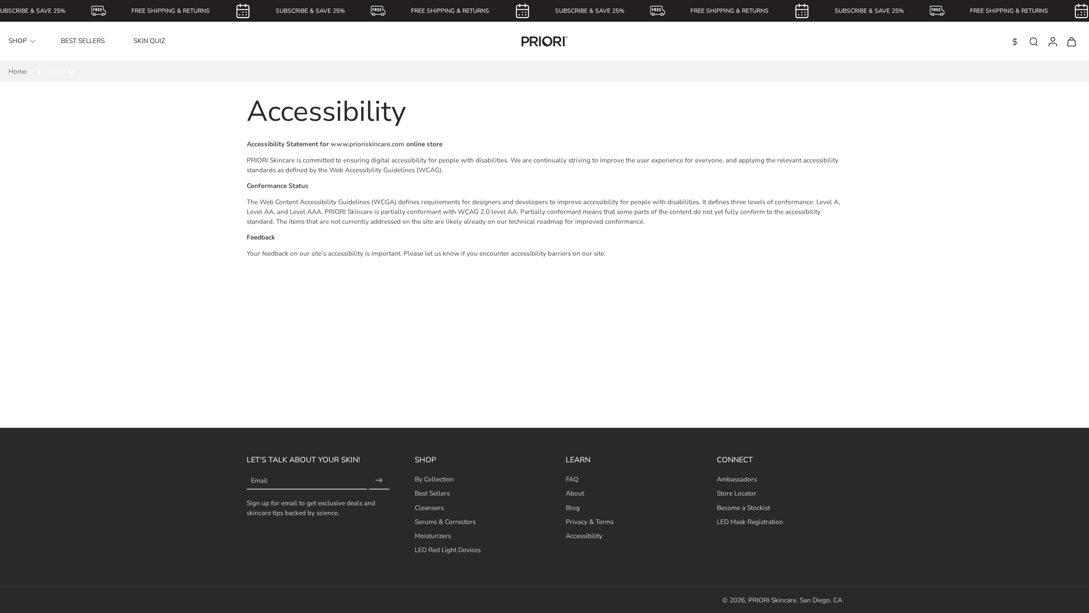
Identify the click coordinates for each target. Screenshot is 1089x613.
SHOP (18, 40)
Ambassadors (737, 479)
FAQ (572, 479)
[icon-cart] (1071, 41)
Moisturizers (433, 535)
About (575, 493)
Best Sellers (432, 493)
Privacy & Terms (589, 521)
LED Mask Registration (750, 521)
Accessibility (584, 535)
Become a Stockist (743, 507)
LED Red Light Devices (448, 549)
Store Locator (736, 493)
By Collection (434, 479)
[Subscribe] (379, 480)
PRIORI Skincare (772, 600)
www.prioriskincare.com (368, 144)
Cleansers (429, 507)
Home (17, 71)
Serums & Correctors (445, 521)
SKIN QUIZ (149, 40)
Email (259, 480)
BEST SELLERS (83, 40)
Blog (573, 507)
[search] (1033, 41)
